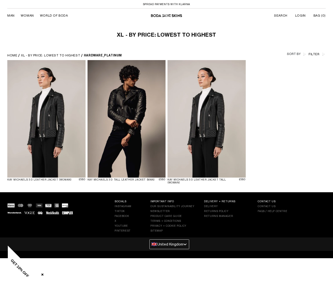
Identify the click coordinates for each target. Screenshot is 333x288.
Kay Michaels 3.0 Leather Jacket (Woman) (39, 179)
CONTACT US (266, 206)
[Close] (41, 274)
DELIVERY (211, 206)
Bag (319, 15)
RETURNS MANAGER (218, 215)
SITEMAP (156, 230)
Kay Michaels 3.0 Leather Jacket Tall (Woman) (196, 181)
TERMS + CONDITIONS (165, 220)
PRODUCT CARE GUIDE (166, 215)
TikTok (120, 211)
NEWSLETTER (160, 211)
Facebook (122, 215)
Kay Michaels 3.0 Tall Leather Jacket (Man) (121, 179)
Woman (27, 15)
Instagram (123, 206)
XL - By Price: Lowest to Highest (50, 55)
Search (280, 15)
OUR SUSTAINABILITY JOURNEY (172, 206)
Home (12, 55)
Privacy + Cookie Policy (168, 225)
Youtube (121, 225)
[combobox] (169, 244)
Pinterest (122, 230)
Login (300, 15)
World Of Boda (54, 15)
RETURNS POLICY (216, 211)
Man (11, 15)
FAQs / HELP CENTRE (272, 211)
